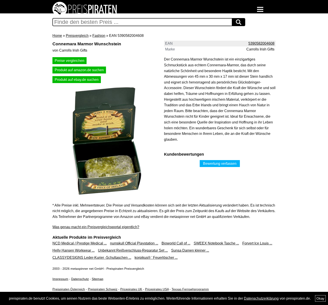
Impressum (60, 279)
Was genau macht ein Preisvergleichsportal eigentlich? (95, 227)
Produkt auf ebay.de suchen (77, 79)
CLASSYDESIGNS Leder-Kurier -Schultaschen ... (91, 257)
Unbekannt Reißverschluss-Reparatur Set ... (133, 250)
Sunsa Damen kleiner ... (190, 250)
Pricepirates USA (157, 289)
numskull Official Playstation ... (134, 243)
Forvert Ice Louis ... (257, 243)
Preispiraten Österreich (68, 289)
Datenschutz (80, 279)
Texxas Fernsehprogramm (190, 289)
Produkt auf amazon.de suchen (79, 70)
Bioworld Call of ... (176, 243)
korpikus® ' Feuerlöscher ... (156, 257)
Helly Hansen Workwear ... (73, 250)
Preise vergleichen (69, 61)
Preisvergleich (77, 36)
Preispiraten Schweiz (102, 289)
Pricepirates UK (131, 289)
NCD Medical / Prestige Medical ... (79, 243)
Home (57, 36)
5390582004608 (261, 43)
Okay (320, 298)
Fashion (98, 36)
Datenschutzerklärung (261, 298)
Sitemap (97, 279)
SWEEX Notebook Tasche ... (216, 243)
